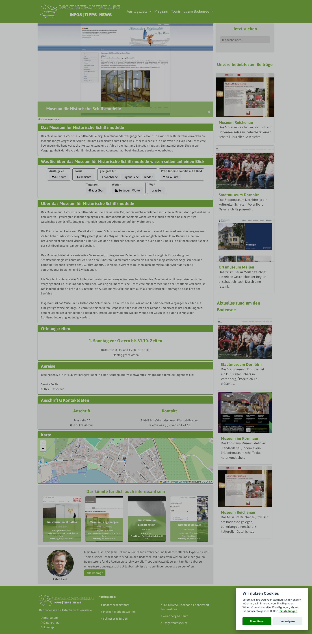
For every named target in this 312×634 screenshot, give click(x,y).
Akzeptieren (257, 621)
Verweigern (288, 621)
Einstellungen (288, 611)
